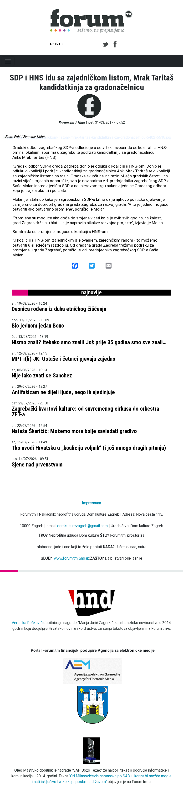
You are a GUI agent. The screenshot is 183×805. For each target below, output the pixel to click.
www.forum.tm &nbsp (71, 558)
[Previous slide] (10, 137)
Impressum (91, 503)
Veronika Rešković (27, 622)
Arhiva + (56, 44)
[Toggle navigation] (8, 61)
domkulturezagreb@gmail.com (82, 526)
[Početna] (91, 11)
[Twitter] (106, 44)
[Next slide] (172, 137)
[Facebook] (115, 44)
